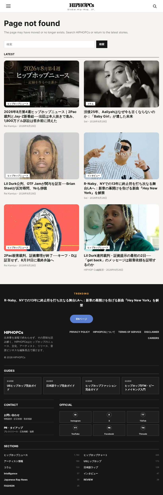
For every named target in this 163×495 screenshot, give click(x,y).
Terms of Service (129, 332)
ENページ (81, 318)
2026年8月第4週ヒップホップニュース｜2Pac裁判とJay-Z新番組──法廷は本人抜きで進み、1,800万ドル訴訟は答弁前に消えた (40, 116)
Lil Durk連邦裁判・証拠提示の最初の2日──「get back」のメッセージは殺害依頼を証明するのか (120, 260)
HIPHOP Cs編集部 (94, 269)
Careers (153, 338)
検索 (101, 44)
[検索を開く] (154, 6)
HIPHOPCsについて (104, 332)
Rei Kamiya (10, 125)
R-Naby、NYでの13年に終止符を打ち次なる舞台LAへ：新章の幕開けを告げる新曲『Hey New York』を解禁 (120, 188)
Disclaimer (151, 332)
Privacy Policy (80, 332)
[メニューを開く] (8, 6)
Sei (85, 121)
